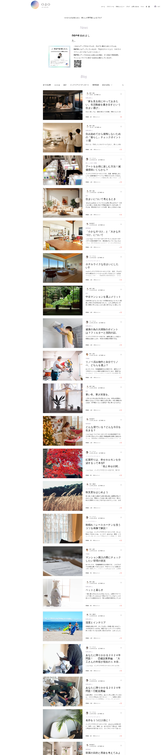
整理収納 (95, 85)
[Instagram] (149, 7)
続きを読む (106, 85)
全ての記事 (47, 85)
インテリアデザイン (91, 521)
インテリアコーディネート (79, 85)
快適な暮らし (89, 98)
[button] (123, 85)
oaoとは (57, 85)
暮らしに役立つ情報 (91, 163)
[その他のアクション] (122, 94)
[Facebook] (146, 7)
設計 (65, 85)
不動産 (87, 358)
